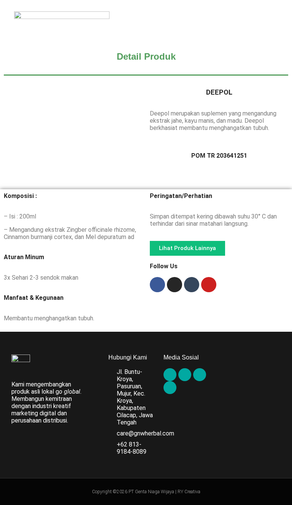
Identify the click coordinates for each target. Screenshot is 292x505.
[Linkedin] (169, 387)
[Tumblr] (191, 284)
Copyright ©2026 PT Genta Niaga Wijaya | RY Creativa (146, 491)
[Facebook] (157, 284)
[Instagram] (174, 284)
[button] (278, 24)
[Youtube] (208, 284)
